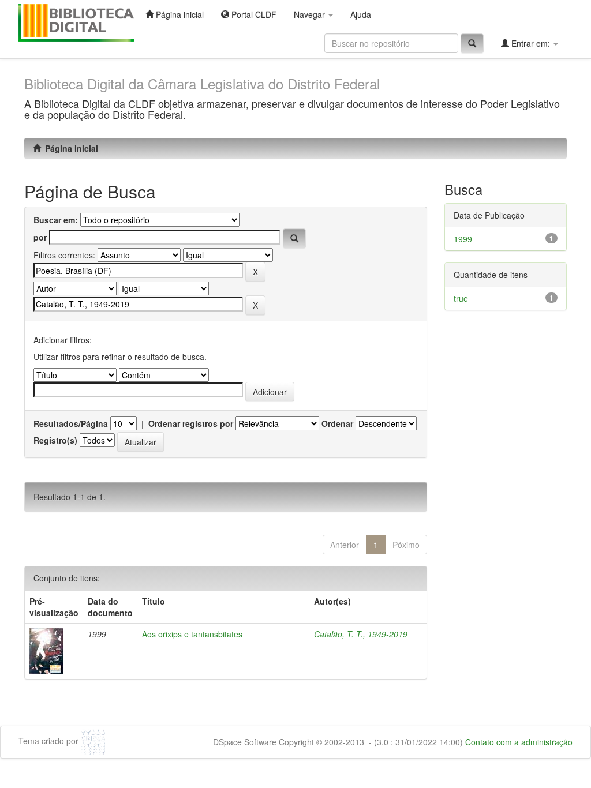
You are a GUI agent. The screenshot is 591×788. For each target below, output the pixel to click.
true (461, 298)
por (40, 237)
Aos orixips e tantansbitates (192, 634)
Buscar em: (55, 220)
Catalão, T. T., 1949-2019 (360, 634)
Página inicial (179, 14)
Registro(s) (55, 440)
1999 (463, 239)
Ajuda (360, 14)
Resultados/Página (70, 423)
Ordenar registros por (190, 423)
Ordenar (337, 423)
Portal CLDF (252, 14)
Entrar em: (530, 43)
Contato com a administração (519, 742)
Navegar (310, 14)
